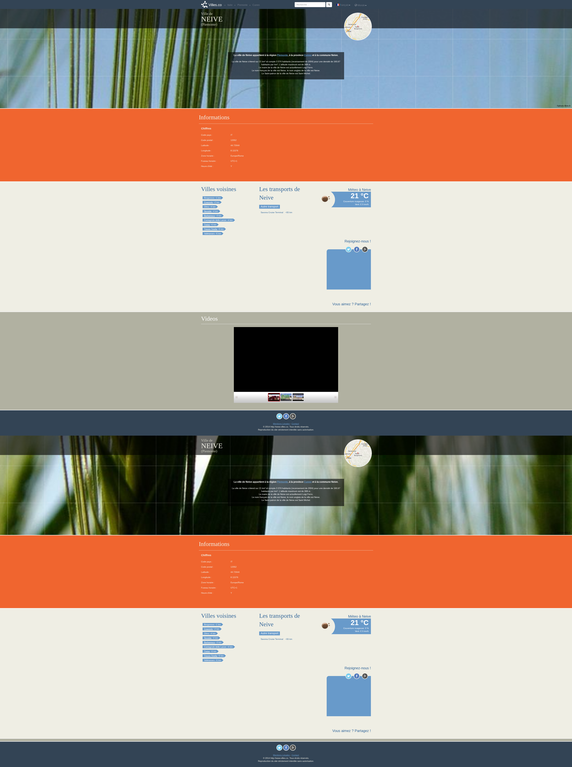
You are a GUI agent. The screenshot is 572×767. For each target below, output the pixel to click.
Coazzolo (208, 202)
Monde (361, 5)
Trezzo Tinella (210, 229)
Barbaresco (209, 215)
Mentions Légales (281, 424)
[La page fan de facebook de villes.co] (357, 249)
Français (344, 5)
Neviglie (208, 211)
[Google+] (365, 249)
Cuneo (308, 55)
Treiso (207, 224)
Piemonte (282, 55)
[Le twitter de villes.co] (348, 249)
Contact (295, 424)
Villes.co (215, 5)
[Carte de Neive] (358, 26)
